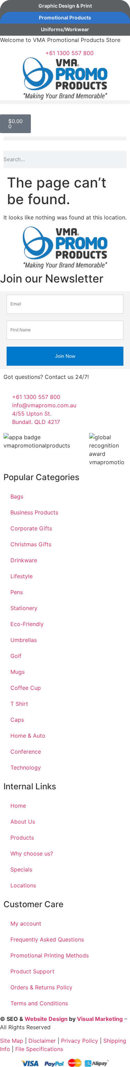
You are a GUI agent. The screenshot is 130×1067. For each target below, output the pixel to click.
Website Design (46, 1018)
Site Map (11, 1040)
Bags (16, 496)
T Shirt (19, 703)
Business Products (34, 512)
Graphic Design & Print (65, 6)
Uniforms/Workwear (65, 29)
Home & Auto (27, 735)
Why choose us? (31, 853)
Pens (16, 592)
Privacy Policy (79, 1040)
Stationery (23, 608)
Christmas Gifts (30, 544)
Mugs (17, 671)
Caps (17, 719)
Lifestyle (21, 576)
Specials (21, 869)
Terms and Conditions (39, 1003)
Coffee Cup (25, 687)
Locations (23, 885)
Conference (25, 751)
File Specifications (39, 1049)
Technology (25, 767)
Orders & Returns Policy (41, 987)
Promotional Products (65, 17)
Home (18, 805)
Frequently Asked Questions (47, 939)
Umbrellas (23, 639)
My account (25, 923)
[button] (65, 102)
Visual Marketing (100, 1018)
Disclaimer (42, 1040)
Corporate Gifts (31, 528)
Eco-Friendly (27, 624)
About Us (22, 821)
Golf (15, 655)
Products (22, 837)
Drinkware (23, 560)
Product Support (32, 971)
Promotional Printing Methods (49, 955)
